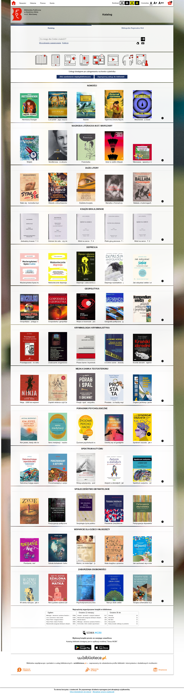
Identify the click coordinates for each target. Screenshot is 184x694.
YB (132, 3)
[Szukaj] (143, 39)
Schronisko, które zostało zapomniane (88, 623)
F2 (161, 3)
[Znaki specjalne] (143, 43)
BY (137, 3)
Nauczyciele (111, 621)
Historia (33, 3)
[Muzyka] (128, 66)
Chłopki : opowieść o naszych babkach (88, 615)
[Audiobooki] (70, 66)
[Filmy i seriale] (113, 66)
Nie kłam (110, 619)
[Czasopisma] (84, 66)
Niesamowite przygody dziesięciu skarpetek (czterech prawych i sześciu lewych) (69, 623)
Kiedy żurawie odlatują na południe (118, 623)
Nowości (22, 3)
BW (127, 3)
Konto (52, 3)
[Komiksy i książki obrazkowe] (99, 66)
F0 (151, 3)
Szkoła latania (81, 619)
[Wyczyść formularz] (138, 43)
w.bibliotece (80, 663)
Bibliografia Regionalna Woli (133, 28)
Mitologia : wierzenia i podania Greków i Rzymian (60, 615)
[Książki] (41, 66)
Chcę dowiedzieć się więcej (80, 692)
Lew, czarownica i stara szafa (54, 617)
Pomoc (43, 3)
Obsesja (110, 615)
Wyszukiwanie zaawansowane (50, 43)
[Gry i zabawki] (142, 66)
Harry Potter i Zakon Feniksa (54, 621)
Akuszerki (111, 617)
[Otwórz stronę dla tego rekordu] (30, 106)
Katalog (51, 28)
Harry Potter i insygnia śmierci (54, 619)
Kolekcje (65, 43)
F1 (155, 3)
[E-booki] (56, 66)
